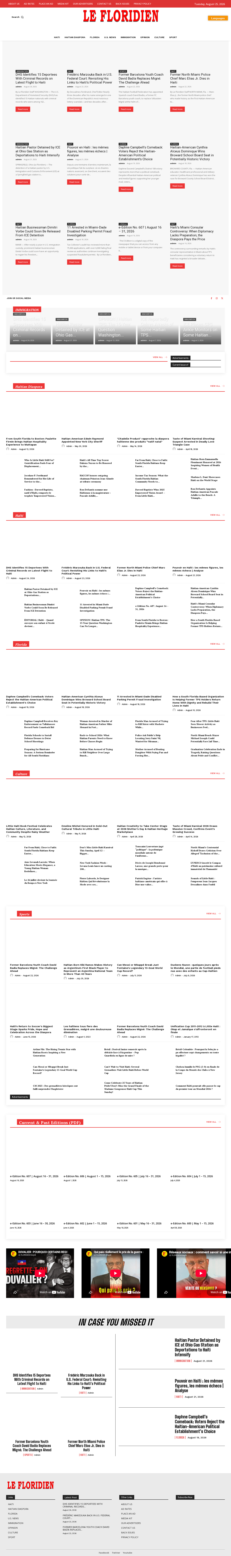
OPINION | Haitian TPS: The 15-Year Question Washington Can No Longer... (96, 623)
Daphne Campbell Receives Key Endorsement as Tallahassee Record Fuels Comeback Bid (41, 724)
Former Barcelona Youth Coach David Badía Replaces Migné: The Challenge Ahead (141, 78)
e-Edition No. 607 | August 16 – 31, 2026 (34, 1176)
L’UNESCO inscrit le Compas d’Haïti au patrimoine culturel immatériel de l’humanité (206, 865)
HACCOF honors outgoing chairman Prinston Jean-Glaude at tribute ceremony (97, 478)
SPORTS (123, 71)
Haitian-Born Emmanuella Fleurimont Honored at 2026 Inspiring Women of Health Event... (206, 464)
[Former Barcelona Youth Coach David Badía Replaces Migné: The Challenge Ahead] (141, 56)
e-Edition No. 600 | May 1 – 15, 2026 (192, 1223)
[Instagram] (216, 298)
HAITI (70, 71)
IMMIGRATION (22, 71)
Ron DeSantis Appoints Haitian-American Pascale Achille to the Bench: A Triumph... (204, 493)
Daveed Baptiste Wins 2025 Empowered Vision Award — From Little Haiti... (150, 492)
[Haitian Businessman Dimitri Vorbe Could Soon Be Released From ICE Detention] (38, 209)
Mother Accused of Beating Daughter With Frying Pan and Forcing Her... (151, 752)
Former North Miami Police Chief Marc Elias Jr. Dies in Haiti (190, 78)
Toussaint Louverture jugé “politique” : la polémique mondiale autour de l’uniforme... (149, 851)
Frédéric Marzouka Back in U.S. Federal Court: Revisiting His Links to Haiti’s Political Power (89, 78)
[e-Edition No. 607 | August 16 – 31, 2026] (141, 209)
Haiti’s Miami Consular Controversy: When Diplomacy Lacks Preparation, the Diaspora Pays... (207, 608)
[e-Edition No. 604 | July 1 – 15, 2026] (196, 1154)
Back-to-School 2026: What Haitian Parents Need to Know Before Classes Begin (96, 738)
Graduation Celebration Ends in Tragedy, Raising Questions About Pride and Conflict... (208, 752)
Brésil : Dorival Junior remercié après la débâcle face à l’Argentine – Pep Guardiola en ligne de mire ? (125, 1052)
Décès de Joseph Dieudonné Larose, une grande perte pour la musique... (151, 865)
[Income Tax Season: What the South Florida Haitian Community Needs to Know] (125, 478)
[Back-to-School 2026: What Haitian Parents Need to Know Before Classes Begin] (69, 738)
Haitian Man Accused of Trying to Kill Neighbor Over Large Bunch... (96, 752)
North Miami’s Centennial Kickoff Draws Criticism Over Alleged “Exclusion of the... (206, 850)
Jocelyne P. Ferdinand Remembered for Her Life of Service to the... (39, 478)
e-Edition (123, 224)
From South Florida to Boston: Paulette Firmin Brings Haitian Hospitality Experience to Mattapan (31, 441)
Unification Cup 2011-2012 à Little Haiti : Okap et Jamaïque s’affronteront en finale (195, 1029)
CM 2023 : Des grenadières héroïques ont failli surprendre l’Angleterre (55, 1087)
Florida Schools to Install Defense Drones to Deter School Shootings (38, 738)
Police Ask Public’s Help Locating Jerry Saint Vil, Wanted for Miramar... (148, 738)
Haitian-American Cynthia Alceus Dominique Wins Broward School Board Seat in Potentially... (207, 593)
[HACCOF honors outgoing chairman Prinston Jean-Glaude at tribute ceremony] (69, 478)
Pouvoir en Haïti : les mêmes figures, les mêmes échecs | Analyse (88, 151)
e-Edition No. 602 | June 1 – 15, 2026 (85, 1223)
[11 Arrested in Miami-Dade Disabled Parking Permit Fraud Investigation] (89, 209)
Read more (23, 109)
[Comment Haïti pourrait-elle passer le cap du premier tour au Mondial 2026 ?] (163, 1087)
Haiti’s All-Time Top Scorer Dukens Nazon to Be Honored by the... (96, 463)
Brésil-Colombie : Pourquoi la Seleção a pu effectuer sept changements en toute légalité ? (197, 1052)
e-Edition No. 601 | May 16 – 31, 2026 (139, 1223)
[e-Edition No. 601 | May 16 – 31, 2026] (142, 1201)
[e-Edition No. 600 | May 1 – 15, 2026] (196, 1201)
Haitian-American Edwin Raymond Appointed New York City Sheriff (83, 440)
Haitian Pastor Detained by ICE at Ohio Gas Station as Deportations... (41, 592)
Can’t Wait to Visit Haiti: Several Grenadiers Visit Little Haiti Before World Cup (126, 1069)
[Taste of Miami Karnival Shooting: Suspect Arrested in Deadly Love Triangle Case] (199, 416)
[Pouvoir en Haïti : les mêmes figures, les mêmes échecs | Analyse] (89, 129)
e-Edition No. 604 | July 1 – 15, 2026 (192, 1176)
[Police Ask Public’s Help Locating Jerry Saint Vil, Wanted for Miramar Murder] (125, 738)
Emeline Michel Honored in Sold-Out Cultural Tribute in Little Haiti (84, 827)
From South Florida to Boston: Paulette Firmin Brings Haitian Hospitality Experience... (151, 623)
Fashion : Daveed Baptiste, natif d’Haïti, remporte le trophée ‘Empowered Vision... (40, 492)
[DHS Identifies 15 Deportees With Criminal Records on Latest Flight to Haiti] (38, 56)
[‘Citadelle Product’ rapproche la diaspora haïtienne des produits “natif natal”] (143, 416)
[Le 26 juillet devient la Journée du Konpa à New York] (14, 881)
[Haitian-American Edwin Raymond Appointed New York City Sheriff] (88, 416)
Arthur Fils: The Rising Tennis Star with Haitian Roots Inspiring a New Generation (54, 1052)
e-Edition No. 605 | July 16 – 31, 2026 (139, 1176)
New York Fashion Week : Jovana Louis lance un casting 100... (96, 865)
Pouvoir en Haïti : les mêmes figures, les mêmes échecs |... (95, 592)
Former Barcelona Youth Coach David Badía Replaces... (86, 1528)
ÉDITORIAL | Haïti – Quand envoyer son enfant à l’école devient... (39, 623)
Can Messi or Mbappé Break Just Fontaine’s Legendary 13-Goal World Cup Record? (139, 967)
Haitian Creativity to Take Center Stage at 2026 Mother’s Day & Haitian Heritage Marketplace (142, 828)
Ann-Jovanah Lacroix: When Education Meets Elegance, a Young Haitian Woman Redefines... (39, 866)
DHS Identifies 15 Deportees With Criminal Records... (82, 1505)
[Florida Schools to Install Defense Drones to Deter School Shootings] (14, 738)
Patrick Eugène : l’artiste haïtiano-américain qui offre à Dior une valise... (151, 881)
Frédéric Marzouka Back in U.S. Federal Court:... (86, 1517)
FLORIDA (123, 144)
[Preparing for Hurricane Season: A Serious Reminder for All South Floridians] (14, 752)
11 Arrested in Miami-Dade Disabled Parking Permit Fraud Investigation (89, 231)
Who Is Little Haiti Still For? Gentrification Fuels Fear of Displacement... (39, 463)
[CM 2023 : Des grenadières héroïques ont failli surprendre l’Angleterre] (20, 1087)
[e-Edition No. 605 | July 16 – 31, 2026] (142, 1154)
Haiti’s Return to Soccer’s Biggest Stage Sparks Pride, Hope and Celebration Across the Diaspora (31, 1029)
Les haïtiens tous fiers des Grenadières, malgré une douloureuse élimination (87, 1029)
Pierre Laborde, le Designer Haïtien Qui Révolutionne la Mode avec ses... (95, 881)
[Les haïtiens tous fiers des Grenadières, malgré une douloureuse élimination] (89, 1004)
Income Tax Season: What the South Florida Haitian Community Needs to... (151, 478)
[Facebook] (211, 298)
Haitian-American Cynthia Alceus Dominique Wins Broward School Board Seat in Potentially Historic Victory (192, 153)
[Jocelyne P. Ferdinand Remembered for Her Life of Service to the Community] (14, 478)
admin (19, 86)
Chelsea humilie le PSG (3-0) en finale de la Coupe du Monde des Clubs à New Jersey (197, 1069)
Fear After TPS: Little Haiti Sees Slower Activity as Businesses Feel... (205, 724)
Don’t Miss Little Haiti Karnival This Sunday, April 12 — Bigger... (96, 850)
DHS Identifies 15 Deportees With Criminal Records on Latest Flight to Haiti (36, 78)
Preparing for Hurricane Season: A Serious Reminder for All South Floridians (39, 752)
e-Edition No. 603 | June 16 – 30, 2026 (32, 1223)
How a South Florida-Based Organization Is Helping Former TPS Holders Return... (206, 623)
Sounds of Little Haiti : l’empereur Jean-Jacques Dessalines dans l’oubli (204, 881)
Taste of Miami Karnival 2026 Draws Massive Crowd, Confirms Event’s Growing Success (195, 828)
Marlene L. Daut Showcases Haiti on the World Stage (205, 479)
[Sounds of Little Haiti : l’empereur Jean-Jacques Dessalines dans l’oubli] (180, 881)
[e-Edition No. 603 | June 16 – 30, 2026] (35, 1201)
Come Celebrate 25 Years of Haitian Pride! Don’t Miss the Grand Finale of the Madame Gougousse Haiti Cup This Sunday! (126, 1087)
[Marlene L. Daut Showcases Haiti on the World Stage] (180, 478)
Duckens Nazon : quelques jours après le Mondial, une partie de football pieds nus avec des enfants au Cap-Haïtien (196, 967)
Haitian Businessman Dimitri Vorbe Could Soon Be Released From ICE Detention (38, 231)
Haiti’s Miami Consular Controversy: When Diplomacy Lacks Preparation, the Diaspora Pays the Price (192, 233)
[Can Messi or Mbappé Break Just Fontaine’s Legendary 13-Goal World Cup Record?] (142, 943)
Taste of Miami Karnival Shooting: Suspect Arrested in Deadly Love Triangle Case (194, 441)
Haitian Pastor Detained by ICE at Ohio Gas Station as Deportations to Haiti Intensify (38, 151)
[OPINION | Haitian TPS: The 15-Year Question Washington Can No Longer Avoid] (115, 328)
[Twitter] (222, 298)
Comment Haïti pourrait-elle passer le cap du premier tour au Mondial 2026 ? (198, 1087)
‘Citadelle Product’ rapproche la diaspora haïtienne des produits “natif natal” (143, 440)
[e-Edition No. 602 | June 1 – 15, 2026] (89, 1201)
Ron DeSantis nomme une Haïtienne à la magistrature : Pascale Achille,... (95, 492)
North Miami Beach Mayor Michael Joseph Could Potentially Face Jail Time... (205, 738)
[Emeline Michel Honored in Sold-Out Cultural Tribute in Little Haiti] (88, 803)
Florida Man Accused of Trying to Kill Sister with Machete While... (151, 724)
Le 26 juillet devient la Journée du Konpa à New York (40, 881)
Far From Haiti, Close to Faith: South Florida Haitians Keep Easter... (151, 463)
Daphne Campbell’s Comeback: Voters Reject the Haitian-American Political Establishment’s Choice (141, 153)
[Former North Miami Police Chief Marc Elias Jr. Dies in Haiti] (192, 56)
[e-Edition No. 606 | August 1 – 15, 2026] (89, 1154)
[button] (18, 17)
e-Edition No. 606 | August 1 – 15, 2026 (87, 1176)
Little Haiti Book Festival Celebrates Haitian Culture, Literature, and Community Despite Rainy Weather (29, 828)
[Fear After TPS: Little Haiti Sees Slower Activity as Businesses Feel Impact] (180, 724)
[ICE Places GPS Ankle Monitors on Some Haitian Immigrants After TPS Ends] (200, 328)
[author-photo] (8, 449)
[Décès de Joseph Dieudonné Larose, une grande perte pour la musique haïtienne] (125, 865)
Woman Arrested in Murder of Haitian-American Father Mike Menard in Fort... (96, 724)
